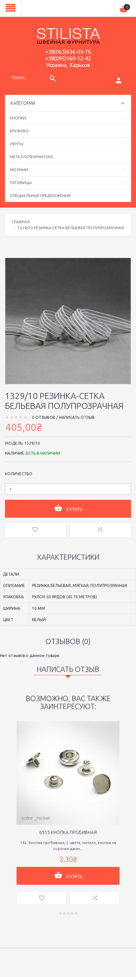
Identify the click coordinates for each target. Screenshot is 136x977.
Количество (18, 474)
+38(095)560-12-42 (68, 58)
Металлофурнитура (31, 157)
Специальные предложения (40, 195)
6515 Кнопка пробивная (68, 832)
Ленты (16, 144)
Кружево (19, 131)
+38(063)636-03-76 (68, 52)
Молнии (19, 169)
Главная (21, 222)
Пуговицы (21, 182)
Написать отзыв (77, 417)
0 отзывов (43, 417)
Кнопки (18, 118)
